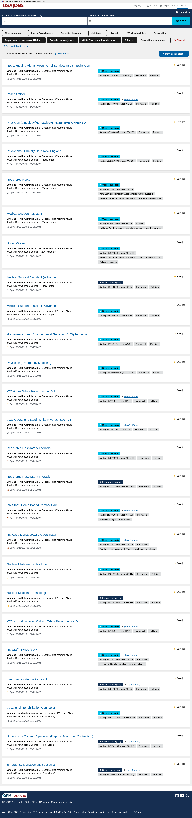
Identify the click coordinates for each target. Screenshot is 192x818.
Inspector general (47, 812)
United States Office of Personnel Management (41, 802)
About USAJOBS (10, 812)
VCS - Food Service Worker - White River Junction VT (43, 621)
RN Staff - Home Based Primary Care (32, 505)
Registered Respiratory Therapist (29, 448)
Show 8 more (133, 770)
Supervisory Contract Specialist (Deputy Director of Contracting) (50, 736)
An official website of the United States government (26, 1)
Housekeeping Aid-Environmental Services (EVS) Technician (48, 334)
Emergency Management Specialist (31, 764)
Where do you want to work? (101, 15)
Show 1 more (131, 99)
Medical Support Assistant (24, 213)
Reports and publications (99, 812)
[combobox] (44, 21)
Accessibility (25, 812)
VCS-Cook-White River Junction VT (31, 391)
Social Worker (16, 243)
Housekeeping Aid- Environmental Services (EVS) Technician (48, 65)
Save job (180, 65)
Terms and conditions (121, 812)
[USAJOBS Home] (14, 6)
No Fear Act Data (64, 812)
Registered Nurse (19, 179)
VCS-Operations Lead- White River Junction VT (39, 419)
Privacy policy (79, 812)
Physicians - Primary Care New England (34, 151)
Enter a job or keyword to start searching (22, 15)
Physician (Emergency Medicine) (29, 363)
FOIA (34, 812)
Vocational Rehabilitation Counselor (31, 707)
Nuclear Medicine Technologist (27, 564)
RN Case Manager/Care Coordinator (31, 534)
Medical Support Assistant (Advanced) (32, 277)
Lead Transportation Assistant (27, 679)
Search (181, 21)
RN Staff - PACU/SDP (22, 649)
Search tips (184, 12)
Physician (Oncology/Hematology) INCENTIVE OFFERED (46, 122)
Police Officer (16, 94)
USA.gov (137, 812)
